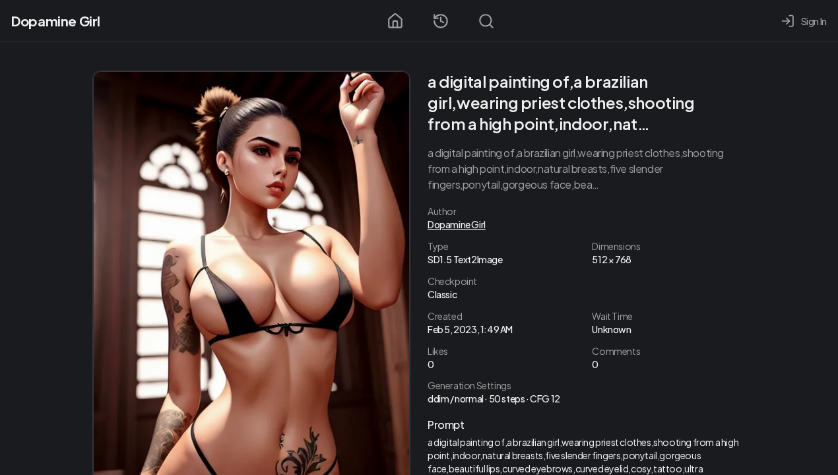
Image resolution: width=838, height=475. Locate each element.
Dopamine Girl (55, 21)
